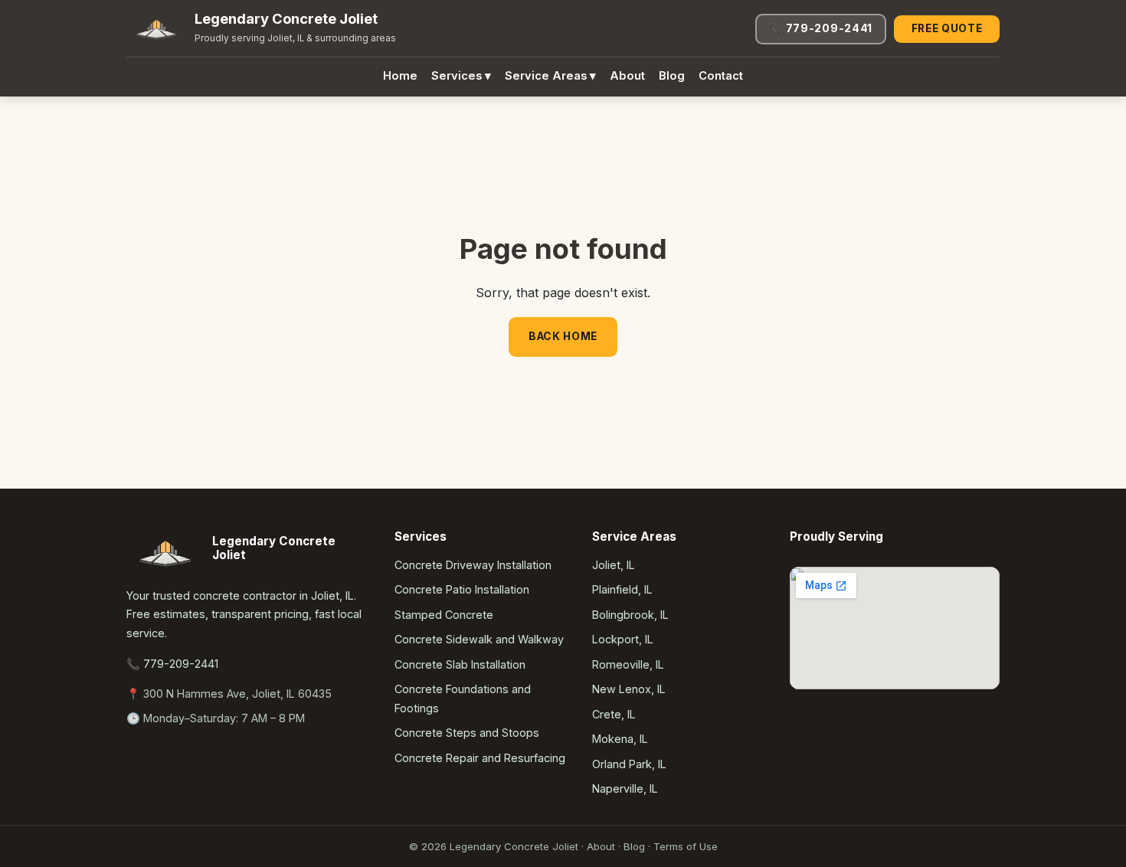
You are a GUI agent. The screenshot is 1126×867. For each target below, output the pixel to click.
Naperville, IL (625, 788)
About (627, 76)
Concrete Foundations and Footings (462, 698)
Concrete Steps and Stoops (466, 732)
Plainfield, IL (622, 589)
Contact (721, 76)
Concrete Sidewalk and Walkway (479, 639)
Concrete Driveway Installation (473, 564)
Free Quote (947, 28)
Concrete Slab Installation (459, 664)
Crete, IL (614, 714)
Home (400, 76)
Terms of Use (685, 846)
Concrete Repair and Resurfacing (479, 757)
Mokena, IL (620, 738)
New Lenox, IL (629, 688)
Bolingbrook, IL (630, 614)
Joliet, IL (613, 564)
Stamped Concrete (443, 614)
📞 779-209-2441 (820, 28)
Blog (672, 76)
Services (461, 76)
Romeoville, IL (628, 664)
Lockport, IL (622, 639)
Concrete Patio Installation (461, 589)
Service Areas (550, 76)
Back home (563, 336)
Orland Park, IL (629, 763)
